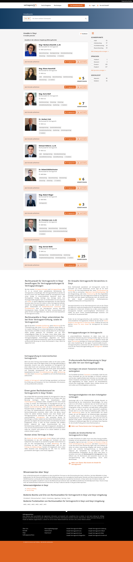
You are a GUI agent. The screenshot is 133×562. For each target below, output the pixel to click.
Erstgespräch (71, 62)
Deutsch (96, 64)
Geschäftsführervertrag (45, 157)
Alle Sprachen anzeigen (98, 70)
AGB (40, 77)
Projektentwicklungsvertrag (46, 257)
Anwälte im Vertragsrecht (32, 380)
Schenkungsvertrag (66, 130)
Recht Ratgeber (46, 5)
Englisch (96, 67)
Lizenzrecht (57, 306)
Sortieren (84, 33)
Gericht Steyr (30, 490)
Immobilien (38, 325)
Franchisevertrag (51, 56)
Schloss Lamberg (31, 488)
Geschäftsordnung (58, 157)
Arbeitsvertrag (47, 77)
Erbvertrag (60, 102)
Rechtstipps (57, 5)
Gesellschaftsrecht (47, 306)
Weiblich (96, 81)
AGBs (44, 407)
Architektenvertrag (99, 45)
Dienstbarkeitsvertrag (66, 53)
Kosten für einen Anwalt (81, 324)
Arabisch (96, 59)
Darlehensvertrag (67, 77)
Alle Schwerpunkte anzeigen (99, 51)
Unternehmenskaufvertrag (60, 231)
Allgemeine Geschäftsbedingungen (95, 292)
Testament (87, 374)
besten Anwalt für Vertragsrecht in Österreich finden (88, 321)
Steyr (26, 18)
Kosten (29, 301)
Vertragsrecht (42, 203)
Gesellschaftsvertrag (55, 127)
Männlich (96, 78)
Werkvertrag (61, 372)
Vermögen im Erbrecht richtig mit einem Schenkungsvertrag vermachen (88, 443)
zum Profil (83, 62)
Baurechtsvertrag (43, 53)
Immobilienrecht (30, 308)
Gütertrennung (102, 444)
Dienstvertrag (42, 79)
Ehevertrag (42, 56)
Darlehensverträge (57, 407)
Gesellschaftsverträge (36, 407)
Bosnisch (96, 62)
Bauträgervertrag (54, 53)
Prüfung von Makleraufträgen (33, 447)
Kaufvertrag (56, 105)
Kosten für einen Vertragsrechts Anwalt (39, 438)
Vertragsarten (40, 417)
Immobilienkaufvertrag (45, 105)
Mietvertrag (56, 325)
